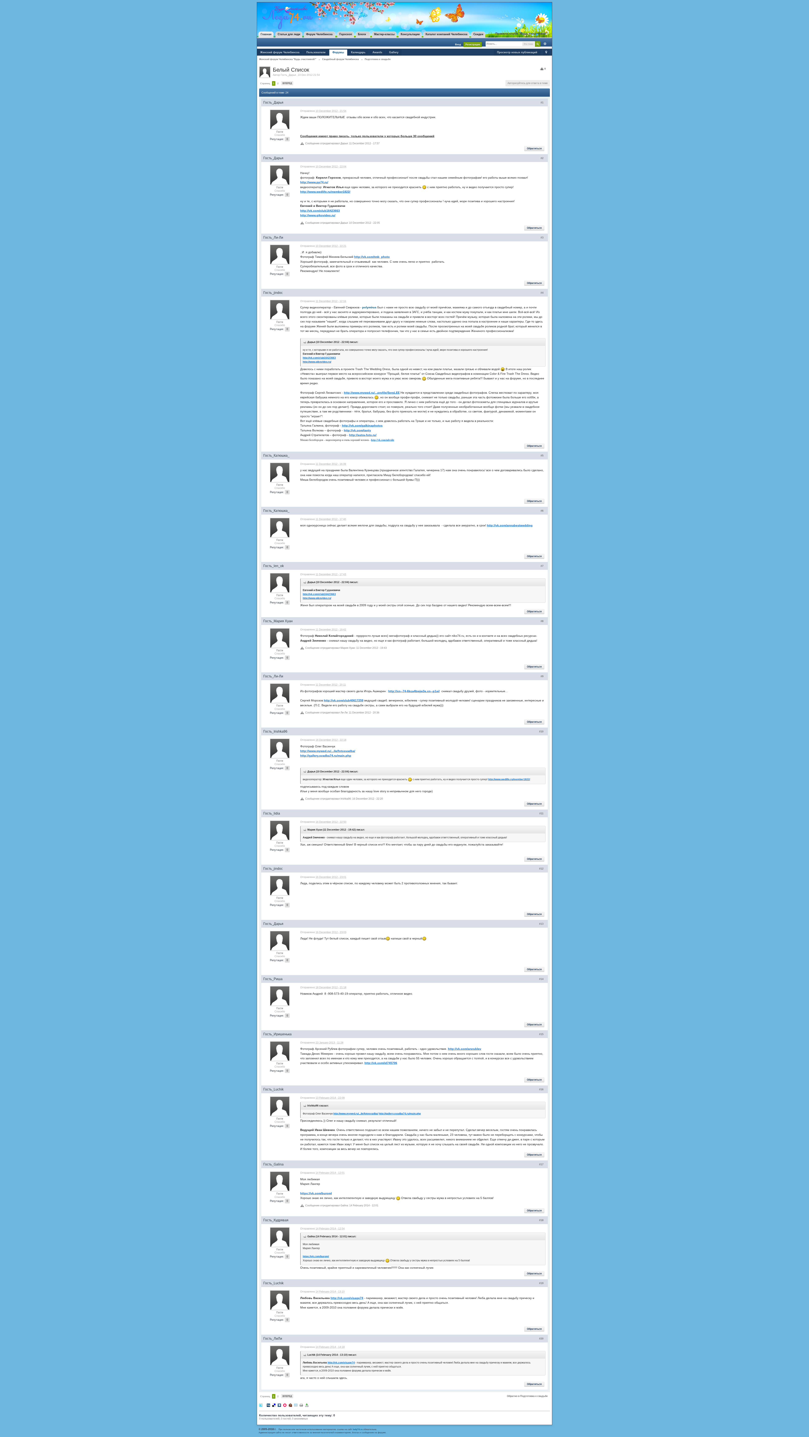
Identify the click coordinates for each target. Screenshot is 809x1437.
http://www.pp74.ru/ (314, 182)
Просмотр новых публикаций (517, 52)
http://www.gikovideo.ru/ (317, 215)
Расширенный (544, 43)
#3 (542, 237)
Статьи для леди (289, 34)
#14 (541, 979)
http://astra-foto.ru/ (362, 435)
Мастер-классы (384, 34)
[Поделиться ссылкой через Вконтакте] (279, 1404)
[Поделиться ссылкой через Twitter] (261, 1404)
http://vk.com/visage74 (347, 1298)
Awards (377, 52)
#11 (541, 813)
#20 (541, 1338)
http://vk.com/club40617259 (343, 700)
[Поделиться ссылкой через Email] (295, 1404)
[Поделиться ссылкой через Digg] (268, 1404)
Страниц (265, 83)
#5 (542, 455)
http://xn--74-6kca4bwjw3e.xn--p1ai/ (414, 691)
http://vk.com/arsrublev (464, 1048)
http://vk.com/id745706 (380, 1063)
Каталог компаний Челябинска (446, 34)
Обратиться (534, 148)
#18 (541, 1220)
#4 (542, 292)
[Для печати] (301, 1404)
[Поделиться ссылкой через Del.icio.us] (274, 1404)
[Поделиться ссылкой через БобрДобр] (290, 1404)
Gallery (393, 52)
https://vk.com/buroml (316, 1193)
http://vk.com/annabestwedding (510, 525)
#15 (541, 1034)
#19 (541, 1283)
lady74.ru (358, 1429)
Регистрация (472, 44)
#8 (542, 621)
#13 (541, 923)
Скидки (478, 34)
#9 (542, 676)
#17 (541, 1164)
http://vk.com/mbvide (382, 440)
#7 (542, 566)
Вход (458, 44)
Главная (266, 34)
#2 (542, 158)
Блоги (362, 34)
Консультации (410, 34)
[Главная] (286, 17)
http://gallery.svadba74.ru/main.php (325, 755)
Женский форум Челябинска (279, 52)
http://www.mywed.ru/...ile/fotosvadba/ (327, 751)
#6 (542, 510)
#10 (541, 731)
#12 (541, 868)
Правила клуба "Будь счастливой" (521, 33)
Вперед (287, 83)
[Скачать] (306, 1404)
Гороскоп (345, 34)
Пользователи (315, 52)
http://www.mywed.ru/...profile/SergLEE (372, 392)
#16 (541, 1089)
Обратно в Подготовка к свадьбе (527, 1396)
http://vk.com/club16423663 (320, 210)
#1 (542, 102)
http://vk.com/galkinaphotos (362, 425)
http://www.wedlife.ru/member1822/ (325, 191)
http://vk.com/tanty (357, 430)
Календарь (358, 52)
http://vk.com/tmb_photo (372, 256)
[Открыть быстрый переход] (546, 53)
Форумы (338, 52)
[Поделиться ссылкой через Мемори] (285, 1404)
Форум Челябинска (319, 34)
